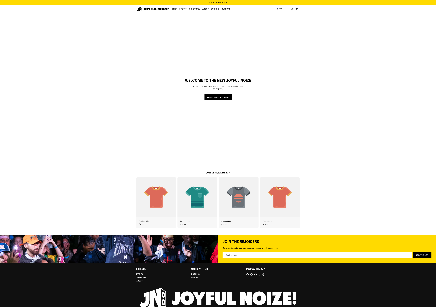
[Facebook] (247, 274)
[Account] (292, 8)
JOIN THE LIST (422, 255)
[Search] (287, 8)
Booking (195, 274)
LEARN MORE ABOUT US (218, 97)
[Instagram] (251, 274)
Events (139, 274)
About (139, 281)
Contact (195, 277)
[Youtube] (255, 274)
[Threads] (263, 274)
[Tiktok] (259, 274)
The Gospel (141, 277)
